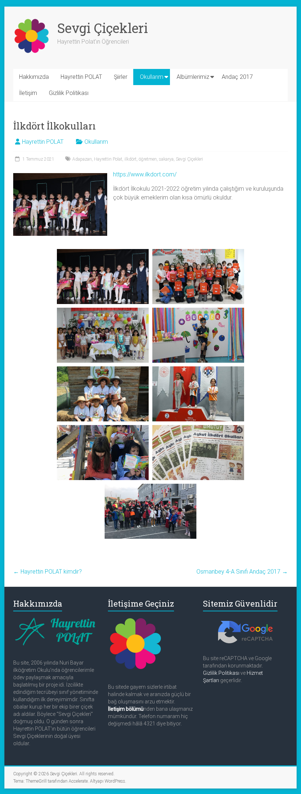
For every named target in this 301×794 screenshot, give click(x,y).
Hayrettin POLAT (81, 76)
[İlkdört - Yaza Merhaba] (198, 335)
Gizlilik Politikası (68, 92)
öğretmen (148, 159)
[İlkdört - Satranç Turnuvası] (198, 393)
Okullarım (151, 76)
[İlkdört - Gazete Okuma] (198, 452)
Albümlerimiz (193, 76)
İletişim (28, 92)
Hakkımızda (34, 76)
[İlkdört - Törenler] (150, 511)
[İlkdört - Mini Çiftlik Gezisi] (103, 393)
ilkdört (130, 159)
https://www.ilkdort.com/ (145, 174)
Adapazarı (82, 159)
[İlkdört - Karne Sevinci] (198, 276)
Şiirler (120, 76)
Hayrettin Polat (108, 159)
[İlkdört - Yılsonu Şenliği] (103, 276)
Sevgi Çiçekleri (102, 28)
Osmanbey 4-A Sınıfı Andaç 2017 (242, 571)
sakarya (166, 159)
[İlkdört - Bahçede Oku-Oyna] (103, 452)
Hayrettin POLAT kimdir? (47, 571)
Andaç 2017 (237, 76)
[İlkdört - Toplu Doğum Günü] (103, 335)
